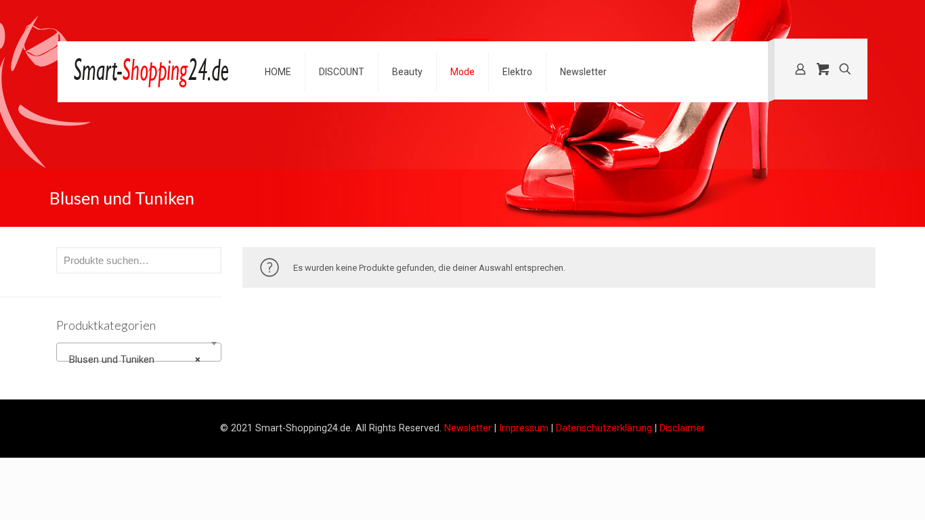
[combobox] (138, 352)
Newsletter (468, 427)
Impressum (523, 427)
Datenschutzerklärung (604, 427)
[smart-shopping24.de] (151, 71)
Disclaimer (682, 427)
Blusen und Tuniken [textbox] (134, 359)
